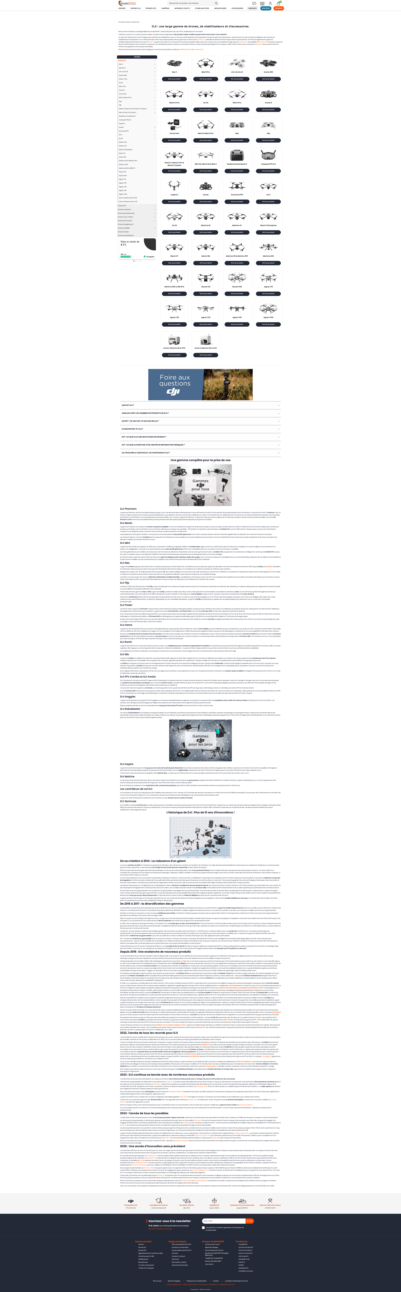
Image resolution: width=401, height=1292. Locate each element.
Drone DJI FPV (237, 194)
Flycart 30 (205, 286)
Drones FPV (151, 8)
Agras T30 (205, 317)
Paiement (175, 1259)
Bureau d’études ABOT (213, 1261)
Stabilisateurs (202, 8)
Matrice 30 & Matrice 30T (237, 256)
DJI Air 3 (150, 42)
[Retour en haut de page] (398, 902)
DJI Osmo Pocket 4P (246, 1247)
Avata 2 (268, 102)
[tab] (200, 405)
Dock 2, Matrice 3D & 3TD (174, 348)
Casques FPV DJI (268, 164)
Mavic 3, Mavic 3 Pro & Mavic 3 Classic (174, 164)
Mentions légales (174, 1281)
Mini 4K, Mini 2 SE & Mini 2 (206, 164)
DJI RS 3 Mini (183, 1097)
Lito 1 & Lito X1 (237, 72)
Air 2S (174, 225)
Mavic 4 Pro (174, 102)
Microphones (220, 8)
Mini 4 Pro (237, 102)
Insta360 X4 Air (244, 1259)
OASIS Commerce (205, 1289)
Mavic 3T (174, 256)
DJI (198, 39)
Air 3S (205, 102)
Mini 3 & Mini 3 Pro (205, 133)
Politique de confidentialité (196, 1281)
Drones (122, 8)
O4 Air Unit (174, 133)
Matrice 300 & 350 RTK (174, 286)
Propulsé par (195, 1289)
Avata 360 (268, 72)
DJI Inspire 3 (157, 1084)
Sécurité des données (180, 1265)
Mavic (201, 39)
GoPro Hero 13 (243, 1256)
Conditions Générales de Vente (236, 1281)
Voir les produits (174, 79)
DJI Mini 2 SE (170, 1082)
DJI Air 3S (123, 1125)
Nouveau (266, 8)
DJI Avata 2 (198, 1120)
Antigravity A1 (243, 1268)
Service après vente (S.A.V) (181, 1250)
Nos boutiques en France (214, 1250)
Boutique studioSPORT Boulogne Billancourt (217, 1254)
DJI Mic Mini (216, 1138)
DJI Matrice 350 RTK (176, 1092)
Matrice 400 (268, 256)
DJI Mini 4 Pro (192, 1100)
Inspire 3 (174, 194)
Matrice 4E (205, 225)
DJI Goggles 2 (266, 1056)
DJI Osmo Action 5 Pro (241, 1133)
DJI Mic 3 (161, 1175)
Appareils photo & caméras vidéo (150, 1253)
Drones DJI (136, 8)
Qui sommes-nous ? (212, 1244)
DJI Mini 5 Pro (242, 42)
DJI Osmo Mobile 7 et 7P (200, 1170)
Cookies (216, 1281)
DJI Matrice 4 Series (141, 1163)
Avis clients (209, 1264)
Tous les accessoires (146, 1265)
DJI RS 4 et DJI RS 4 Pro (202, 1135)
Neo (237, 133)
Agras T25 (174, 317)
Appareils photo (182, 8)
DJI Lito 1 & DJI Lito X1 (245, 1253)
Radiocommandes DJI (237, 164)
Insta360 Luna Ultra (246, 1271)
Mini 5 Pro (206, 72)
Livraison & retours (178, 1256)
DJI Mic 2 (167, 1138)
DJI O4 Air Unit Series (139, 1165)
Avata (206, 194)
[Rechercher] (216, 3)
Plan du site (157, 1281)
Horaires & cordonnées (180, 1247)
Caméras (165, 8)
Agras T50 (237, 317)
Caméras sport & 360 (146, 1256)
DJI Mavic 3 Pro (202, 1086)
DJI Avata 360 (264, 42)
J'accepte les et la (224, 1228)
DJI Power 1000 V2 (200, 1181)
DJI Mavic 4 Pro (151, 1156)
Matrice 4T (237, 225)
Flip (268, 133)
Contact (175, 1253)
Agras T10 (268, 286)
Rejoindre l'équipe (211, 1247)
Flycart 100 (237, 286)
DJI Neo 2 (259, 44)
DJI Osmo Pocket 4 (245, 1250)
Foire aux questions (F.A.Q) (181, 1244)
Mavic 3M (206, 256)
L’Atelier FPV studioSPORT (214, 1258)
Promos (278, 8)
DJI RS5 (241, 1265)
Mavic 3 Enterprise (268, 225)
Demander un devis (179, 1262)
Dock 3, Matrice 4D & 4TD (206, 348)
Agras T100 (268, 317)
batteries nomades (180, 1141)
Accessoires (237, 8)
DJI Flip (142, 1160)
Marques (253, 8)
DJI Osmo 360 (149, 1168)
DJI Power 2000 (186, 1181)
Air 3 (268, 194)
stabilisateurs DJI (185, 49)
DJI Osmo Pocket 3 (245, 1105)
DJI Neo (185, 1123)
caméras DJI (198, 49)
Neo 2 (174, 72)
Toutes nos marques (146, 1268)
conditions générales (223, 1227)
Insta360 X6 (243, 1244)
